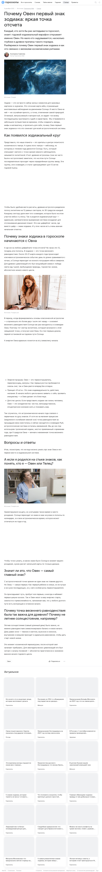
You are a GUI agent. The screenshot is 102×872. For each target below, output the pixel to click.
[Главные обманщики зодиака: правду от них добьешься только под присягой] (83, 788)
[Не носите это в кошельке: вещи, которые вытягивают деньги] (19, 692)
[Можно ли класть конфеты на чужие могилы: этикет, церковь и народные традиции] (83, 820)
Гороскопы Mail (29, 8)
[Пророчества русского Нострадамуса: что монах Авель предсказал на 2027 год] (51, 756)
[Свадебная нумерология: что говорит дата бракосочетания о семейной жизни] (51, 820)
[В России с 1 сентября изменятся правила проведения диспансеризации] (83, 724)
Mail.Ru (4, 870)
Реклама (18, 870)
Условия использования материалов (54, 870)
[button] (35, 77)
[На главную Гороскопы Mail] (11, 2)
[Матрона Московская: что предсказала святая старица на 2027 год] (19, 852)
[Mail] (3, 2)
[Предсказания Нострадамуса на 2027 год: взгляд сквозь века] (51, 724)
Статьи (39, 8)
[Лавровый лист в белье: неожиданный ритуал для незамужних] (19, 820)
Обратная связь (71, 870)
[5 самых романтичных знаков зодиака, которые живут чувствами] (51, 852)
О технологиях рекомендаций (85, 870)
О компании (11, 870)
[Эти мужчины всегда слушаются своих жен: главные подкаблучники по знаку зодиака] (19, 756)
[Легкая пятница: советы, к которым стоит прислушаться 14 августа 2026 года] (83, 852)
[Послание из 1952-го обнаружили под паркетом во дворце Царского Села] (51, 692)
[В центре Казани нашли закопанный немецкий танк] (83, 756)
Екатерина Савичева (17, 54)
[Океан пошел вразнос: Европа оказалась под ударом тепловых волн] (19, 724)
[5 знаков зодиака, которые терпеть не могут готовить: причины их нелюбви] (19, 788)
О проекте (39, 870)
